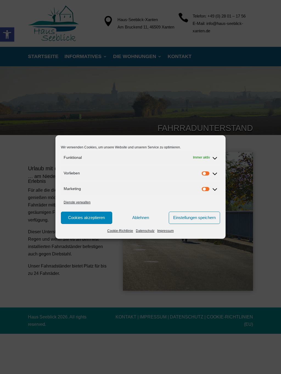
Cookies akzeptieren (86, 217)
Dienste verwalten (77, 202)
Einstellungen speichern (194, 217)
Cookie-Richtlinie (120, 231)
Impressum (165, 231)
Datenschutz (145, 231)
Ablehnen (140, 217)
